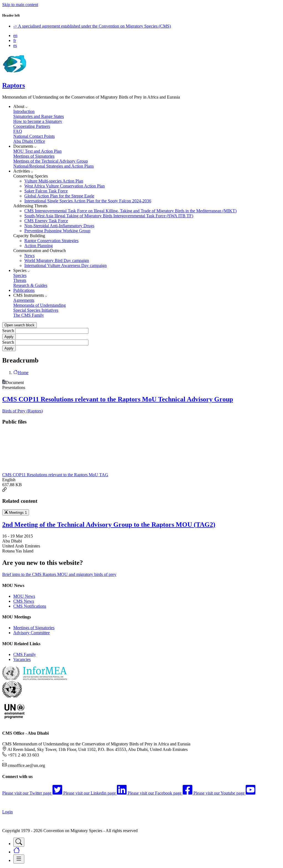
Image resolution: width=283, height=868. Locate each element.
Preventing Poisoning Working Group (57, 230)
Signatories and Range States (38, 116)
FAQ (17, 131)
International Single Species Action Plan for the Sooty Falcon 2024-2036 (87, 201)
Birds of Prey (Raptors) (22, 411)
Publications (24, 290)
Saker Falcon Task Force (46, 191)
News (29, 255)
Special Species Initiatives (35, 310)
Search (8, 330)
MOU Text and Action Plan (37, 151)
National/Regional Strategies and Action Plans (53, 166)
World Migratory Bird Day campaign (56, 260)
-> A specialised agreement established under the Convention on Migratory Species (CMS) (92, 26)
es (15, 45)
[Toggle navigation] (18, 842)
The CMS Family (28, 315)
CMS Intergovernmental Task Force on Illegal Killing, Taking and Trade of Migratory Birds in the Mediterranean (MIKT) (130, 210)
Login (7, 811)
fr (14, 40)
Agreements (23, 300)
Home (23, 372)
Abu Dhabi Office (29, 141)
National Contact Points (34, 136)
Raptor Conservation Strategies (51, 240)
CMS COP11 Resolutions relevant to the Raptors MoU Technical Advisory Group (117, 399)
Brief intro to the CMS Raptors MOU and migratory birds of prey (59, 574)
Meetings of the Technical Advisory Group (50, 161)
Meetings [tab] (17, 512)
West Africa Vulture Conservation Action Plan (64, 186)
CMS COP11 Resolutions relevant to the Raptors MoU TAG (55, 474)
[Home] (14, 73)
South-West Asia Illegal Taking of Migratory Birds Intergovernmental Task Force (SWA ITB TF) (108, 215)
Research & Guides (30, 285)
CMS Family (24, 654)
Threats (19, 280)
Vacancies (22, 659)
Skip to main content (20, 4)
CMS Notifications (29, 606)
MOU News (24, 596)
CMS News (23, 601)
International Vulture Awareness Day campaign (65, 265)
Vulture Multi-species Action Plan (53, 181)
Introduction (24, 111)
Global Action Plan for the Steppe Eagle (59, 196)
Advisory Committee (31, 632)
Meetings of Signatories (33, 156)
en (15, 35)
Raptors (13, 85)
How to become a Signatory (37, 121)
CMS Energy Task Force (46, 220)
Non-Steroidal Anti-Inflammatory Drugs (59, 225)
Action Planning (38, 245)
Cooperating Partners (31, 126)
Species (20, 275)
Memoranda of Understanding (39, 305)
